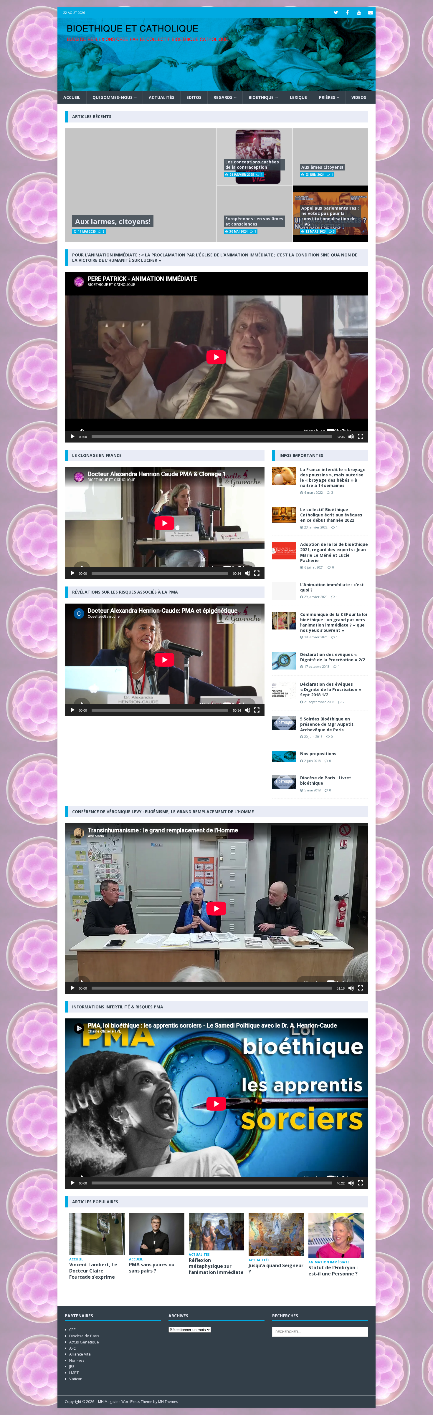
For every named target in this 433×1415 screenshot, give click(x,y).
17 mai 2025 (87, 231)
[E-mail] (370, 12)
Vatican (75, 1378)
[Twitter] (336, 12)
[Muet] (351, 437)
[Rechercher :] (320, 1331)
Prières (327, 97)
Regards (223, 97)
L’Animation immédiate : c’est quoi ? (332, 587)
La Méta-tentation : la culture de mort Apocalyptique (95, 1265)
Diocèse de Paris (84, 1335)
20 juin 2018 (313, 736)
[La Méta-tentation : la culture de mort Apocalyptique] (97, 1231)
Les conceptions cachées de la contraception (252, 164)
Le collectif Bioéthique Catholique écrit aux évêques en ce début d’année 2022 (331, 515)
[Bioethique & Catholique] (216, 88)
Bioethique (261, 97)
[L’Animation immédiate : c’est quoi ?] (284, 591)
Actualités (161, 97)
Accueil (71, 97)
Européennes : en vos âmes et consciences (254, 221)
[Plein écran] (360, 437)
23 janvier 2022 (316, 527)
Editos (193, 97)
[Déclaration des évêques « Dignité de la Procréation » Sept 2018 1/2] (284, 690)
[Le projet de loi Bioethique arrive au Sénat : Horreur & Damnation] (216, 1234)
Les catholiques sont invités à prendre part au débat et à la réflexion (334, 1273)
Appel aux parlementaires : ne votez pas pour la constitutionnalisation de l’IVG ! (330, 216)
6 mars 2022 (313, 492)
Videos (358, 97)
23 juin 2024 (314, 175)
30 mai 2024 (238, 231)
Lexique (298, 97)
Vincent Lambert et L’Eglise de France (152, 1267)
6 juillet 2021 (314, 567)
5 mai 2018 (312, 790)
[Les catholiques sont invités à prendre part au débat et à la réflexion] (336, 1234)
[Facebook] (347, 12)
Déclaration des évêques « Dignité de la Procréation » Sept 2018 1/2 (330, 689)
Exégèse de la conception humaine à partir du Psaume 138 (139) (275, 1273)
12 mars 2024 (315, 231)
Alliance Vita (80, 1354)
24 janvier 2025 (241, 175)
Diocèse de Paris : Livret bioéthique (325, 780)
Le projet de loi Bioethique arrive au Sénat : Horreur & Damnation (213, 1273)
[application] (216, 357)
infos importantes (301, 455)
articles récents (91, 116)
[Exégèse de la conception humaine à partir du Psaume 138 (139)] (276, 1234)
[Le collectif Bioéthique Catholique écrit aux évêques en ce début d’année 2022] (284, 515)
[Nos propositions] (284, 756)
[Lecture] (72, 437)
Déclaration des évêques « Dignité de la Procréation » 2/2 (332, 657)
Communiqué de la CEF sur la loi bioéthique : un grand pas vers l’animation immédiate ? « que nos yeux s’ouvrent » (333, 622)
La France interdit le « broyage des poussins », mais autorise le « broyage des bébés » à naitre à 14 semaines (333, 477)
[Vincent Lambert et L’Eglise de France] (156, 1234)
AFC (72, 1348)
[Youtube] (359, 12)
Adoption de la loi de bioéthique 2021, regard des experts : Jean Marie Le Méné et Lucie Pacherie (334, 552)
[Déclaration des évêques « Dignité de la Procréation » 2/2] (284, 661)
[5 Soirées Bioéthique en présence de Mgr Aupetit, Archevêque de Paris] (284, 723)
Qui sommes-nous (112, 97)
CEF (72, 1329)
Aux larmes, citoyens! (113, 221)
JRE (72, 1366)
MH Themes (168, 1401)
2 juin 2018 (312, 760)
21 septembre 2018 (319, 702)
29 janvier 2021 (316, 596)
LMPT (74, 1372)
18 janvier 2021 (316, 637)
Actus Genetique (84, 1342)
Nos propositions (318, 753)
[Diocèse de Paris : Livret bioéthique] (284, 782)
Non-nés (77, 1360)
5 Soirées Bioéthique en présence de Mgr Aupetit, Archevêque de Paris (327, 724)
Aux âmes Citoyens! (322, 167)
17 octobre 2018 (316, 666)
